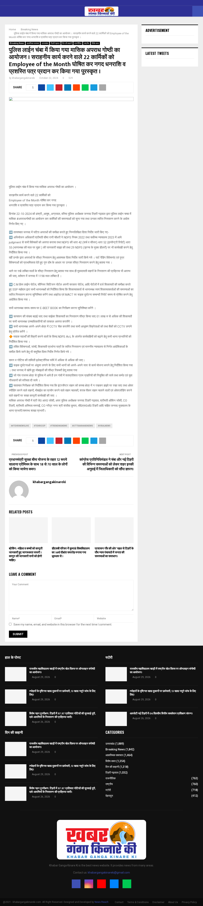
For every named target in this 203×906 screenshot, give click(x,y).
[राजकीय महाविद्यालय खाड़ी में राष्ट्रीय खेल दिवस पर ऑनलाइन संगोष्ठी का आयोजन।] (15, 674)
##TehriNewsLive (20, 426)
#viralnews (104, 426)
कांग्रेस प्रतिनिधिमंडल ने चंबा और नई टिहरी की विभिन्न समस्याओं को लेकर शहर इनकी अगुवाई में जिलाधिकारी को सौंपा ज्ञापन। (106, 464)
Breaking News (17, 43)
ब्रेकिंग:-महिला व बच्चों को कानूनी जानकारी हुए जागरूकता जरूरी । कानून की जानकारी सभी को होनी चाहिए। (25, 554)
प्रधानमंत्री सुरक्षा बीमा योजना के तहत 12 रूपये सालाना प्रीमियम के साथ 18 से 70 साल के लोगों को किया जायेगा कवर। (38, 464)
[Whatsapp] (127, 883)
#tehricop (39, 426)
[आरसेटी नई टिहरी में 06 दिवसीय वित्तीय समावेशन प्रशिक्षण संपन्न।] (116, 719)
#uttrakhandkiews (82, 426)
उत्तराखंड (45, 43)
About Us (173, 902)
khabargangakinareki (23, 78)
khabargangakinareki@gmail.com (109, 872)
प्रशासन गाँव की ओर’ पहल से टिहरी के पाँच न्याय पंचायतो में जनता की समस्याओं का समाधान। (114, 552)
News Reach (101, 902)
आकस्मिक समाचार (33, 43)
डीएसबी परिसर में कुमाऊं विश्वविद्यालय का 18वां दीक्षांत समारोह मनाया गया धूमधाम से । (71, 552)
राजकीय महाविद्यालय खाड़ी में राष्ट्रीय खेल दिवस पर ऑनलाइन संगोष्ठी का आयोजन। (62, 670)
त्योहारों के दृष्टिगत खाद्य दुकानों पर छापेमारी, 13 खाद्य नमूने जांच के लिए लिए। (62, 693)
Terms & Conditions (138, 902)
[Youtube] (101, 883)
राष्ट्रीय (86, 43)
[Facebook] (76, 883)
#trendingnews (58, 426)
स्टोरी (108, 790)
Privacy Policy (189, 902)
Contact (119, 902)
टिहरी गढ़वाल (55, 43)
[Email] (114, 883)
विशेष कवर (95, 43)
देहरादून (109, 795)
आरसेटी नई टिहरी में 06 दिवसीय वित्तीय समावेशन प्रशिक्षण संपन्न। (161, 713)
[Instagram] (88, 883)
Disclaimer (158, 902)
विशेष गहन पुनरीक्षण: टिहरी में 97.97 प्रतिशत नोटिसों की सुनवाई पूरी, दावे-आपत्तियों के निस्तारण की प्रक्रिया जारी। (62, 715)
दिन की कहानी (67, 43)
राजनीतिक (77, 43)
